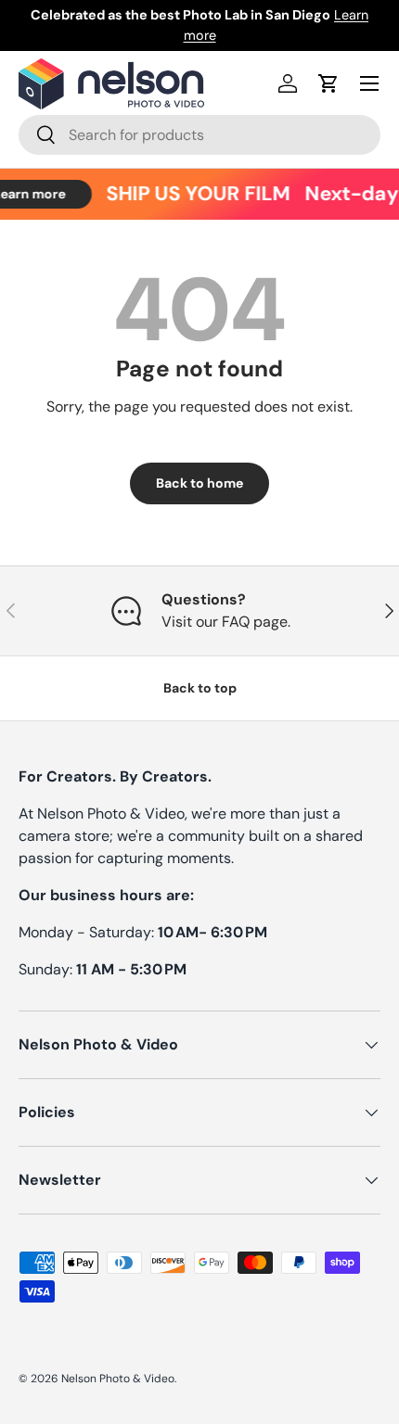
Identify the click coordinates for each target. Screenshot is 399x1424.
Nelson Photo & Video (117, 1378)
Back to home (199, 483)
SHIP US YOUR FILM (195, 194)
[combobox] (199, 135)
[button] (328, 83)
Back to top (200, 688)
